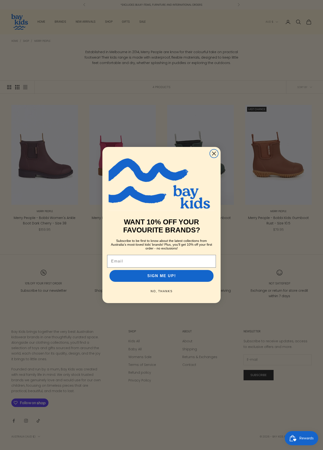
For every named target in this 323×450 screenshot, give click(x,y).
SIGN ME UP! (161, 276)
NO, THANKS (162, 291)
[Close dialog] (214, 153)
